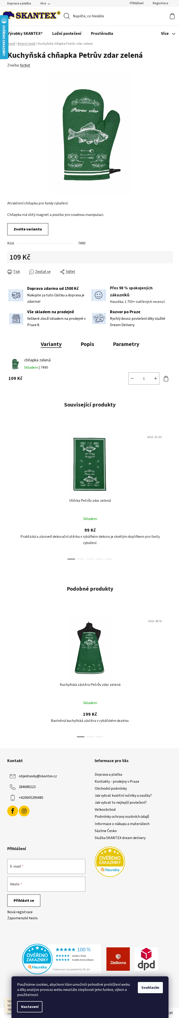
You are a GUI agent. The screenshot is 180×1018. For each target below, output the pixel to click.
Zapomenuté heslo (22, 918)
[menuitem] (25, 34)
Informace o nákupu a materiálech (122, 823)
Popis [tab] (87, 344)
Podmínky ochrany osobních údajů (122, 816)
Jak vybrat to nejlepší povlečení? (121, 802)
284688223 (27, 786)
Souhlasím (150, 987)
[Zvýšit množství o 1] (155, 378)
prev (11, 494)
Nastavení (29, 1006)
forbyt (25, 65)
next (169, 494)
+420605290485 (31, 797)
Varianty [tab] (51, 344)
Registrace (160, 3)
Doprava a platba (19, 3)
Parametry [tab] (126, 344)
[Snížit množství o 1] (132, 378)
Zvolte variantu (28, 229)
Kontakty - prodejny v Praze (117, 781)
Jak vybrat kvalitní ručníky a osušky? (123, 795)
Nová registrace (20, 912)
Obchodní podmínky (111, 788)
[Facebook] (12, 811)
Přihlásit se (24, 900)
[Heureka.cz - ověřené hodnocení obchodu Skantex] (62, 958)
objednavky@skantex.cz (38, 776)
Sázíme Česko (106, 830)
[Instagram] (24, 811)
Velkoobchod (105, 809)
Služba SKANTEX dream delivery (120, 837)
